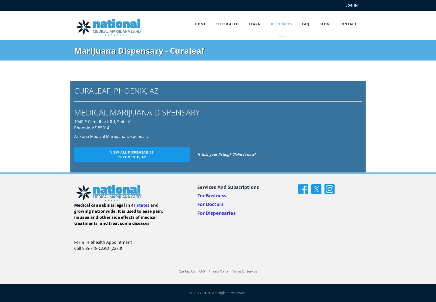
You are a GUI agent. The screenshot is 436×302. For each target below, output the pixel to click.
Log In (351, 5)
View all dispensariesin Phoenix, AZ (132, 154)
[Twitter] (316, 188)
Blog (324, 24)
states (143, 205)
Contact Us (187, 271)
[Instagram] (329, 188)
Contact (348, 24)
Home (200, 24)
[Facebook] (303, 188)
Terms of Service (244, 271)
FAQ (305, 24)
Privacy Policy (218, 271)
